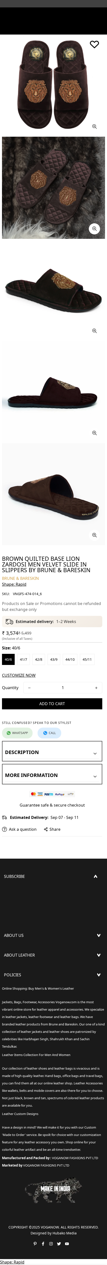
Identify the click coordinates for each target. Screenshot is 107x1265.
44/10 (70, 659)
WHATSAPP (20, 733)
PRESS (10, 948)
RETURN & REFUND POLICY (29, 996)
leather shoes (37, 1068)
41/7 (23, 659)
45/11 (87, 659)
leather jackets (31, 1031)
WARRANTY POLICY (22, 1012)
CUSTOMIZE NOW (19, 675)
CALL (52, 733)
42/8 (38, 659)
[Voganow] (53, 13)
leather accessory (37, 1142)
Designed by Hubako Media (54, 1233)
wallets (13, 1090)
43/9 (53, 659)
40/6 (8, 659)
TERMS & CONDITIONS (25, 1004)
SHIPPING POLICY (20, 988)
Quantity (10, 687)
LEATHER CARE (17, 968)
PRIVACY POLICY (19, 1019)
